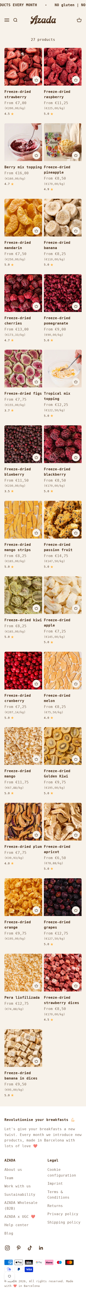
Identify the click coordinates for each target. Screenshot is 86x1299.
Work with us (17, 1186)
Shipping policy (63, 1222)
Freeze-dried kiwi (23, 620)
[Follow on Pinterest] (19, 1248)
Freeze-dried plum (23, 847)
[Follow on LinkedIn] (41, 1248)
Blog (8, 1233)
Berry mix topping (23, 167)
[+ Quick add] (36, 80)
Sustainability (19, 1194)
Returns (55, 1206)
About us (13, 1170)
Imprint (55, 1183)
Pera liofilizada (22, 997)
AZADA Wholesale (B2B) (20, 1206)
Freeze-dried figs (23, 393)
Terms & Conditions (58, 1195)
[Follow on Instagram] (7, 1248)
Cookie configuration (61, 1172)
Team (8, 1178)
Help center (16, 1225)
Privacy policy (62, 1214)
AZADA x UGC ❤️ (19, 1217)
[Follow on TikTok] (30, 1248)
